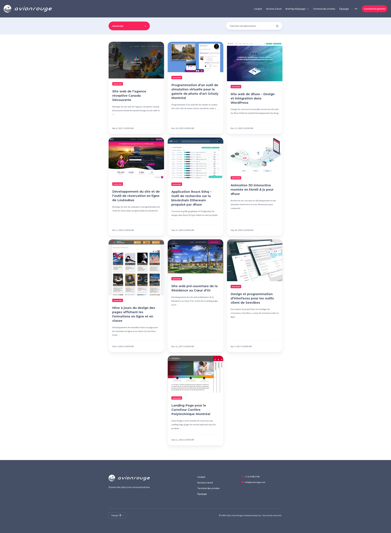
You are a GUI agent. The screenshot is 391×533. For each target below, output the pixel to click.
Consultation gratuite (374, 8)
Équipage (344, 8)
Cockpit (258, 8)
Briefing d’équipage (295, 8)
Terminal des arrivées (324, 8)
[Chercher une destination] (277, 26)
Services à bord (273, 8)
